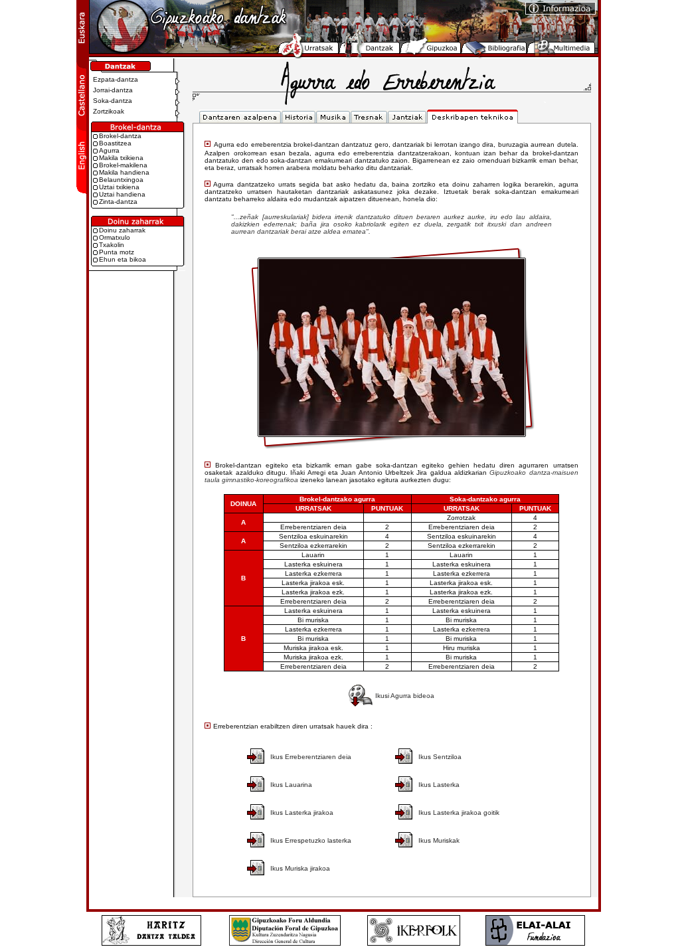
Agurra (109, 150)
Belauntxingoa (121, 179)
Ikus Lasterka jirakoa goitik (458, 812)
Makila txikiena (121, 157)
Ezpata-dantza (113, 79)
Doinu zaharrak (122, 230)
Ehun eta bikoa (122, 259)
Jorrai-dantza (111, 90)
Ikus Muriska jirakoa (300, 868)
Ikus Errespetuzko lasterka (310, 840)
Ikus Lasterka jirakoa (301, 812)
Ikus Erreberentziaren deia (310, 756)
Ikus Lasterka (439, 784)
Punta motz (116, 252)
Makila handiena (124, 172)
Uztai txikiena (119, 187)
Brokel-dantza (120, 135)
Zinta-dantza (118, 201)
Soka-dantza (110, 100)
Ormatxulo (114, 237)
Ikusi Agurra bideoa (404, 695)
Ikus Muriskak (439, 840)
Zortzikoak (106, 111)
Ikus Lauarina (291, 784)
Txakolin (111, 244)
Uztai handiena (122, 194)
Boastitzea (115, 143)
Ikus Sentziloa (440, 756)
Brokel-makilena (123, 165)
